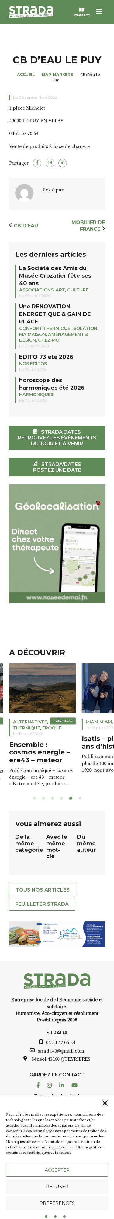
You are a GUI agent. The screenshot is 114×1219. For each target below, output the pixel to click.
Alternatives (30, 722)
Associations (36, 290)
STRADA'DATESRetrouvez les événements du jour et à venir (57, 437)
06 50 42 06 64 (60, 1043)
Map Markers (57, 74)
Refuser (57, 1186)
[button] (105, 1103)
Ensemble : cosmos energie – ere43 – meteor (39, 752)
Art (60, 290)
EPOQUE (51, 728)
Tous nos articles (43, 890)
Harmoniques (36, 394)
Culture (77, 290)
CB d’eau (26, 226)
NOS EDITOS (33, 363)
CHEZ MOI (49, 340)
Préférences (57, 1203)
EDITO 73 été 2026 (46, 357)
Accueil (26, 74)
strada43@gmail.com (61, 1051)
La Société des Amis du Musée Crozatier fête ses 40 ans (55, 275)
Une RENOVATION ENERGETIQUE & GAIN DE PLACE (55, 314)
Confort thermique (44, 328)
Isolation (84, 328)
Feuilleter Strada (42, 904)
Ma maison (32, 334)
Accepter (57, 1170)
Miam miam (99, 722)
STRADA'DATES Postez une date (57, 467)
